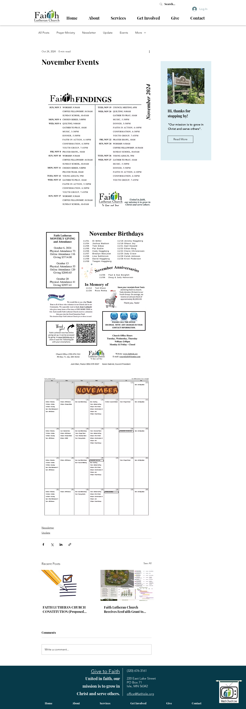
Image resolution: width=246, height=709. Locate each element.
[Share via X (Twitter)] (52, 544)
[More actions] (149, 51)
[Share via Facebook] (43, 544)
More (138, 32)
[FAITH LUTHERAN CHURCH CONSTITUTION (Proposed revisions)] (65, 585)
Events (124, 32)
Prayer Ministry (66, 32)
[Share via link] (69, 544)
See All (147, 563)
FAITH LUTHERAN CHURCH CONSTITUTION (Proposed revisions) (64, 609)
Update (108, 32)
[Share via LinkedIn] (61, 544)
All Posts (43, 32)
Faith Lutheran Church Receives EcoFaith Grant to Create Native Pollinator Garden (123, 609)
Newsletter (89, 32)
